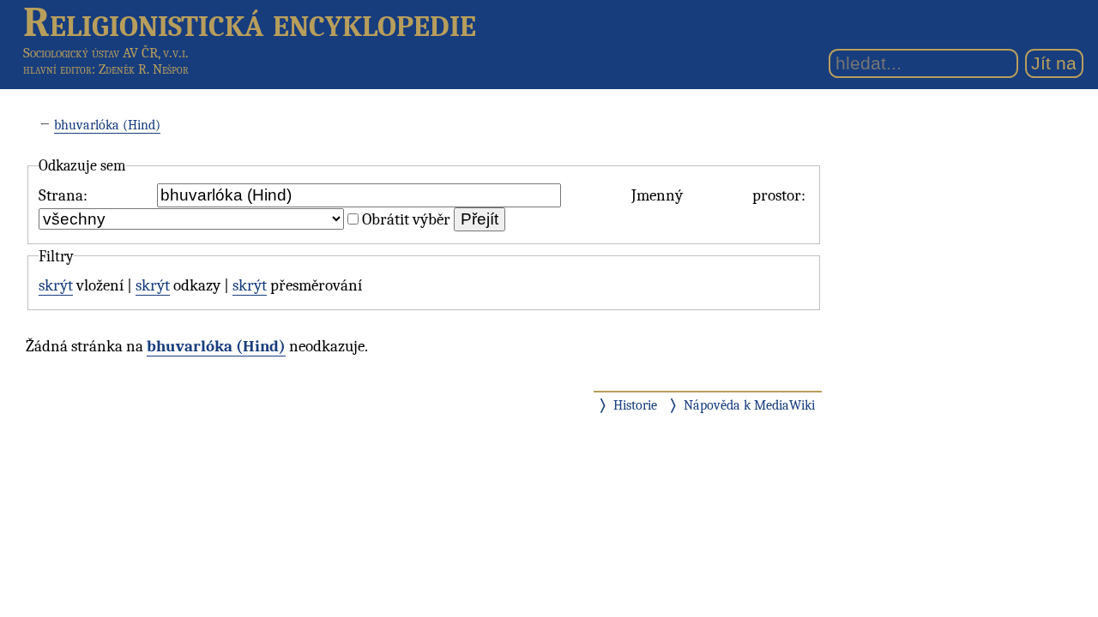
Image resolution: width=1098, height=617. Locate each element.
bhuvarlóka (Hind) (107, 125)
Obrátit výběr (406, 219)
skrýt (56, 285)
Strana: (63, 195)
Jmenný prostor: (718, 195)
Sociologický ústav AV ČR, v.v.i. (106, 53)
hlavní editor (57, 69)
